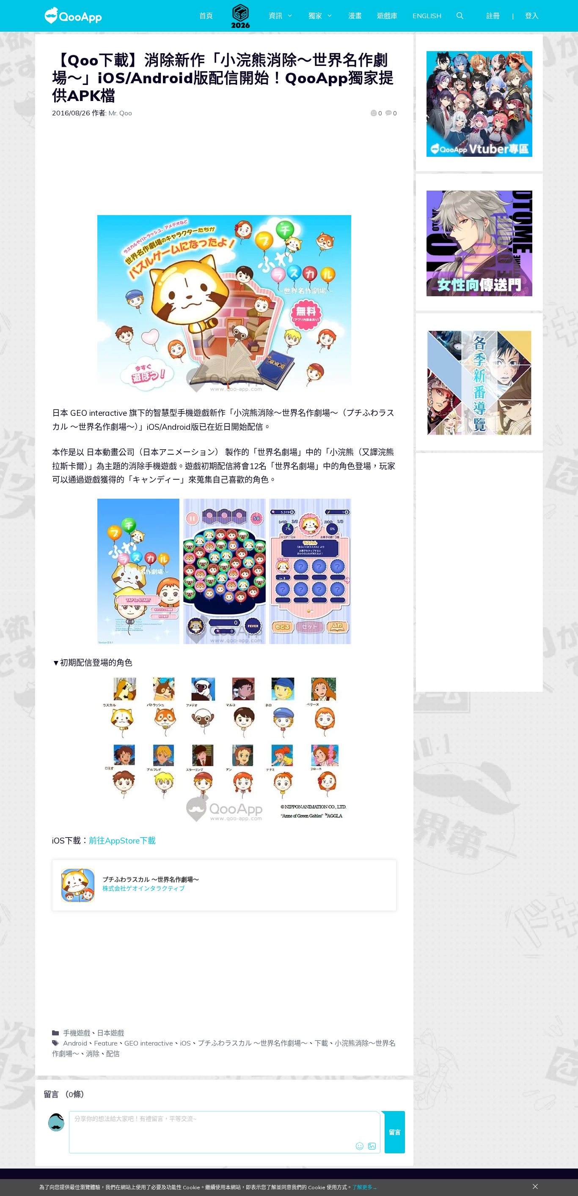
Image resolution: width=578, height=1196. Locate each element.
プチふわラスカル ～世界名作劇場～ (253, 1043)
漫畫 (355, 15)
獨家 (315, 15)
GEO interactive (148, 1043)
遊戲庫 (387, 15)
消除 (92, 1053)
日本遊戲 (110, 1033)
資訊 (275, 15)
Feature (106, 1043)
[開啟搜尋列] (460, 15)
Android (75, 1043)
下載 (321, 1043)
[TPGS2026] (240, 15)
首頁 (206, 15)
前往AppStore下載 (122, 841)
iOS (185, 1043)
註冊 (493, 15)
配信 (113, 1053)
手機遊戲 (76, 1033)
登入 (532, 15)
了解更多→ (364, 1187)
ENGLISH (427, 15)
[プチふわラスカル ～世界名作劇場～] (224, 885)
